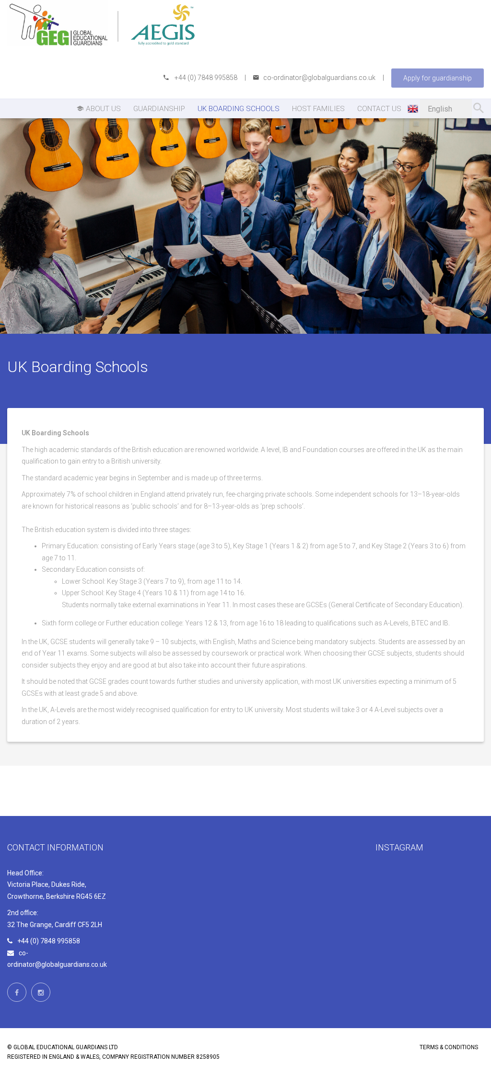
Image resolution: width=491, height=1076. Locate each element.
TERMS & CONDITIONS (449, 1047)
